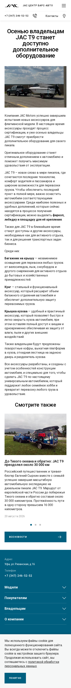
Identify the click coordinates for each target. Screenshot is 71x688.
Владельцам (15, 608)
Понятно (15, 678)
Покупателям (16, 598)
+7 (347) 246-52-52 (18, 575)
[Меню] (63, 5)
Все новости (18, 537)
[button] (31, 525)
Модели (11, 587)
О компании (14, 619)
